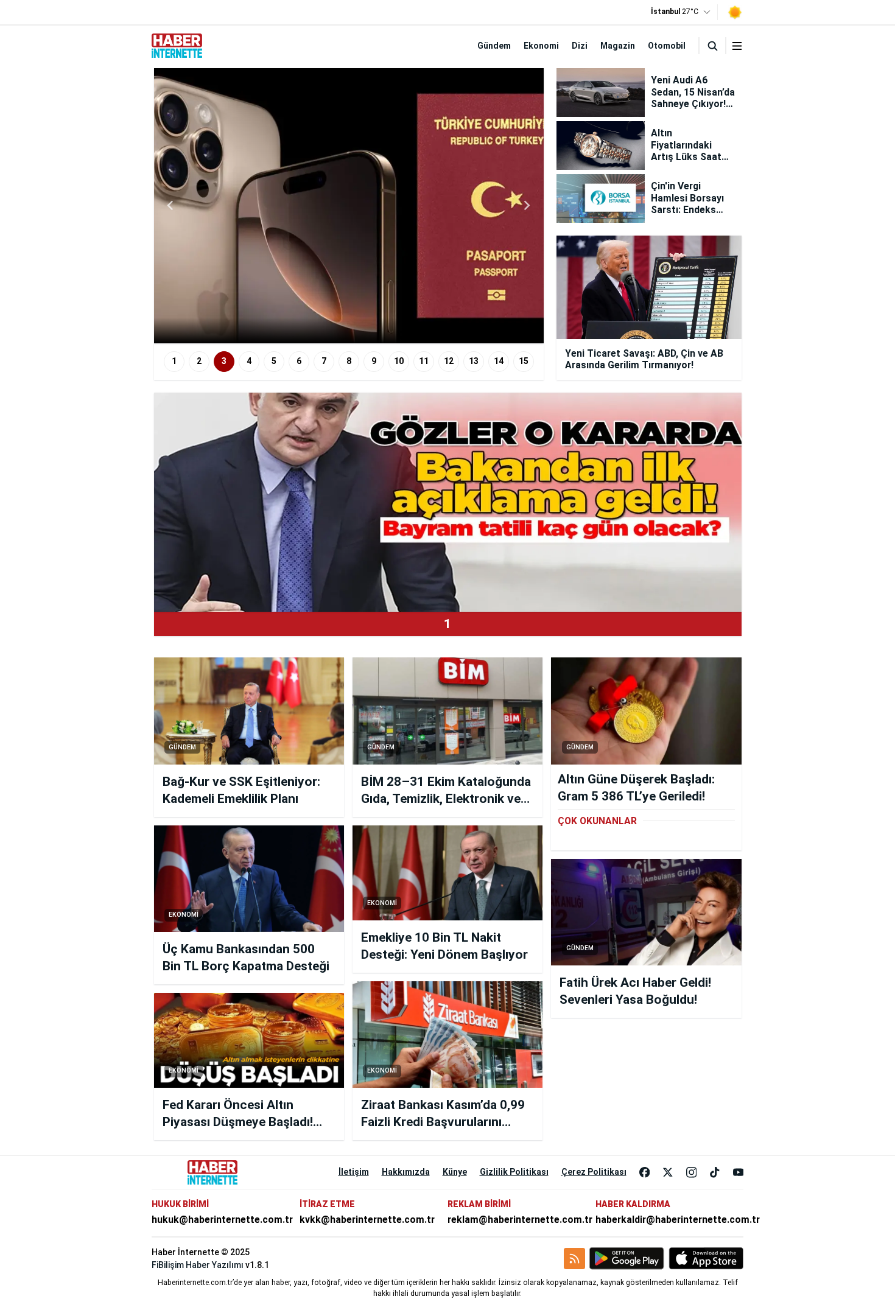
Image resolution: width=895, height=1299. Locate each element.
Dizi (580, 46)
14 (499, 361)
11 (424, 361)
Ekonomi (541, 46)
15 (523, 361)
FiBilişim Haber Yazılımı (198, 1265)
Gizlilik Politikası (514, 1172)
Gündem (494, 46)
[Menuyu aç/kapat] (737, 46)
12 (449, 361)
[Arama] (712, 45)
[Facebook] (644, 1172)
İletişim (354, 1172)
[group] (367, 205)
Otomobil (667, 46)
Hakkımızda (406, 1172)
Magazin (617, 46)
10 (399, 361)
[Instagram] (691, 1172)
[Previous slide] (171, 205)
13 (474, 361)
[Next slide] (526, 205)
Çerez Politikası (593, 1172)
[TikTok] (714, 1172)
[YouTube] (738, 1172)
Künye (455, 1172)
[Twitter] (667, 1172)
